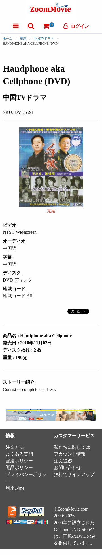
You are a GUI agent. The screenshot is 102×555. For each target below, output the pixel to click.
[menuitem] (15, 26)
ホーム (7, 38)
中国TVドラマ (44, 38)
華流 (23, 38)
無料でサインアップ (74, 474)
